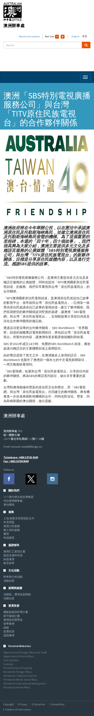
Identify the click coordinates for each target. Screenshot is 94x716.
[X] (30, 478)
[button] (11, 490)
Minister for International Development (24, 683)
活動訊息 (8, 598)
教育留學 (8, 563)
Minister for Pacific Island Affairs (20, 679)
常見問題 (8, 522)
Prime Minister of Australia (17, 668)
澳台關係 (8, 504)
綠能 (6, 627)
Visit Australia (10, 660)
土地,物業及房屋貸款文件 (18, 518)
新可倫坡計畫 (11, 616)
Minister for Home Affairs (16, 687)
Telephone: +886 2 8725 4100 (20, 457)
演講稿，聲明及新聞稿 (17, 594)
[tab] (47, 490)
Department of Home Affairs (18, 656)
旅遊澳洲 (8, 559)
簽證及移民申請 (13, 555)
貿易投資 (8, 631)
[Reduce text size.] (57, 37)
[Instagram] (52, 478)
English (75, 36)
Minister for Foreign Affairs (17, 672)
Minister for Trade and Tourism (20, 675)
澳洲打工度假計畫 (14, 551)
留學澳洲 (8, 623)
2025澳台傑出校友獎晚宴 (18, 497)
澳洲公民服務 (11, 526)
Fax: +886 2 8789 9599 (16, 461)
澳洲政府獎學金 (13, 619)
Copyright (8, 704)
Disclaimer (39, 704)
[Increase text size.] (63, 37)
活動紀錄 (8, 580)
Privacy (23, 704)
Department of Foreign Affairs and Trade (25, 652)
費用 (6, 534)
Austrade (8, 664)
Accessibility (58, 704)
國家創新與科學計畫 (15, 612)
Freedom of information (18, 709)
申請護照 (8, 537)
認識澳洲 (8, 635)
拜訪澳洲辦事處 (13, 500)
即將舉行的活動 (13, 576)
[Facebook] (8, 478)
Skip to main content (29, 36)
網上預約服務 (11, 530)
